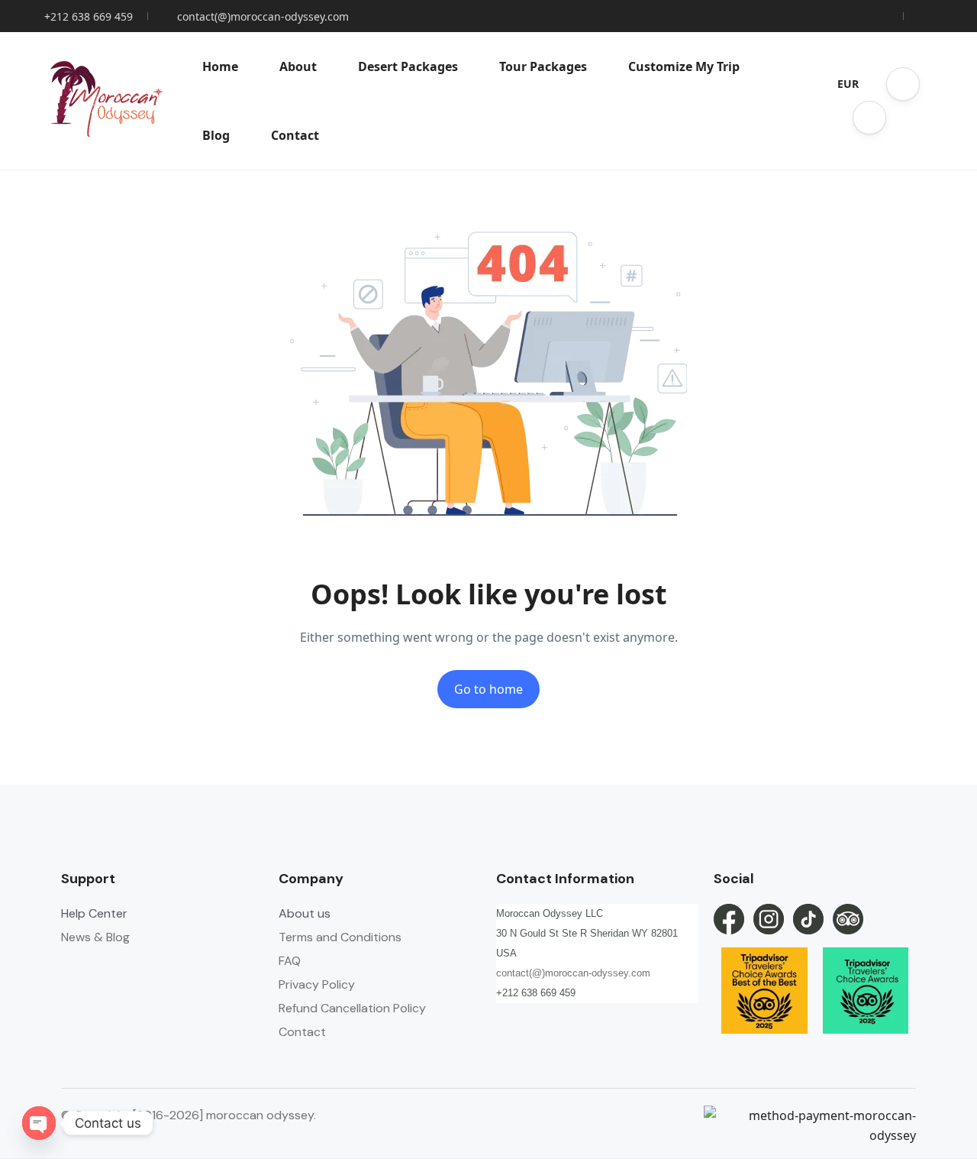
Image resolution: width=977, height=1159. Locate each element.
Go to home (488, 689)
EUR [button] (848, 83)
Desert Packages (408, 66)
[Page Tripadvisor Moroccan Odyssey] (848, 919)
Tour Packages (543, 66)
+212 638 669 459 (88, 16)
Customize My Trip (684, 66)
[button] (903, 84)
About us (305, 913)
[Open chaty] (39, 1123)
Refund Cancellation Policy (352, 1008)
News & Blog (95, 937)
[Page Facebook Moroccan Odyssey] (729, 919)
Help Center (94, 913)
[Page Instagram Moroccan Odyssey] (768, 919)
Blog (216, 135)
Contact (295, 135)
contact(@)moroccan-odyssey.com (263, 16)
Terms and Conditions (340, 937)
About (298, 66)
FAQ (290, 961)
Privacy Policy (317, 984)
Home (220, 66)
